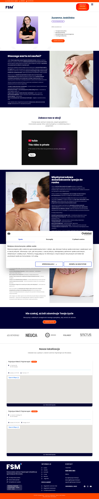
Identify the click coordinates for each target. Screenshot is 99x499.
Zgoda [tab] (20, 239)
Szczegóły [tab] (49, 239)
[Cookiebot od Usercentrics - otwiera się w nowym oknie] (83, 233)
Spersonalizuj (48, 264)
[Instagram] (87, 486)
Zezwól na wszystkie (77, 264)
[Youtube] (90, 486)
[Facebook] (84, 486)
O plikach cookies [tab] (78, 239)
